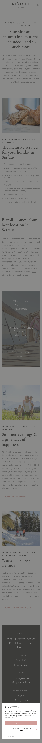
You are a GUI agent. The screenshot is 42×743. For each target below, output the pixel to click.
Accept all (21, 723)
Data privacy (9, 736)
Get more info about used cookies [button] (20, 729)
